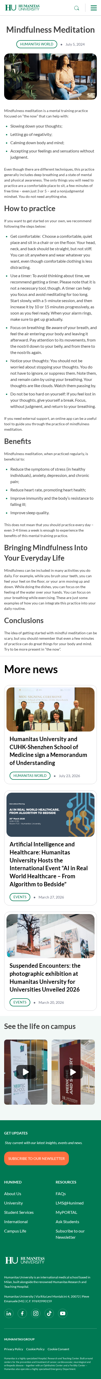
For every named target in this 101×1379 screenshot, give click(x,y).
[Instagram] (35, 1313)
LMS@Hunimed (70, 1202)
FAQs (61, 1193)
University (13, 1202)
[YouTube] (62, 1313)
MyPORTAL (66, 1212)
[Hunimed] (50, 1260)
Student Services (19, 1212)
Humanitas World (36, 44)
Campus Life (15, 1230)
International (16, 1221)
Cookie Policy (35, 1349)
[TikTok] (49, 1313)
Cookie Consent (58, 1349)
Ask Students (67, 1221)
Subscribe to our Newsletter (70, 1233)
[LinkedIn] (8, 1313)
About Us (12, 1193)
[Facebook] (22, 1313)
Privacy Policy (13, 1349)
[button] (25, 1072)
